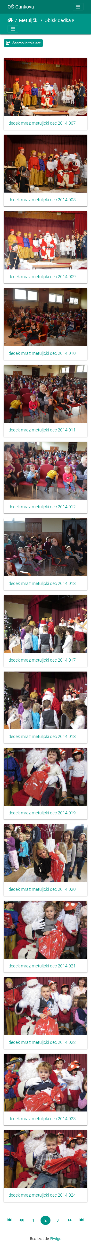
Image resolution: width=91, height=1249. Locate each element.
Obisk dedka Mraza (64, 20)
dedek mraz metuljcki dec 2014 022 (42, 1042)
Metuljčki (29, 20)
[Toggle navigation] (78, 6)
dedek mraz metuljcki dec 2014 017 (42, 660)
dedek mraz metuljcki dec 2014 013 (42, 583)
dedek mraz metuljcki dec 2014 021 (42, 966)
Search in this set (26, 43)
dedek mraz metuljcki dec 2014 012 (42, 506)
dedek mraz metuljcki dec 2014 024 (42, 1195)
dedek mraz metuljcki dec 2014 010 (42, 353)
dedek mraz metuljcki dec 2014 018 (42, 736)
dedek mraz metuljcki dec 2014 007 (42, 123)
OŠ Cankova (21, 7)
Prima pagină (10, 20)
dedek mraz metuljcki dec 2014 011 (42, 430)
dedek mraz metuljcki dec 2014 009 (42, 276)
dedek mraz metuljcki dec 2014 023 (42, 1118)
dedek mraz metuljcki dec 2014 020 (42, 889)
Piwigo (55, 1238)
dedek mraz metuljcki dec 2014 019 (42, 813)
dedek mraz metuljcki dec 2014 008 (42, 199)
